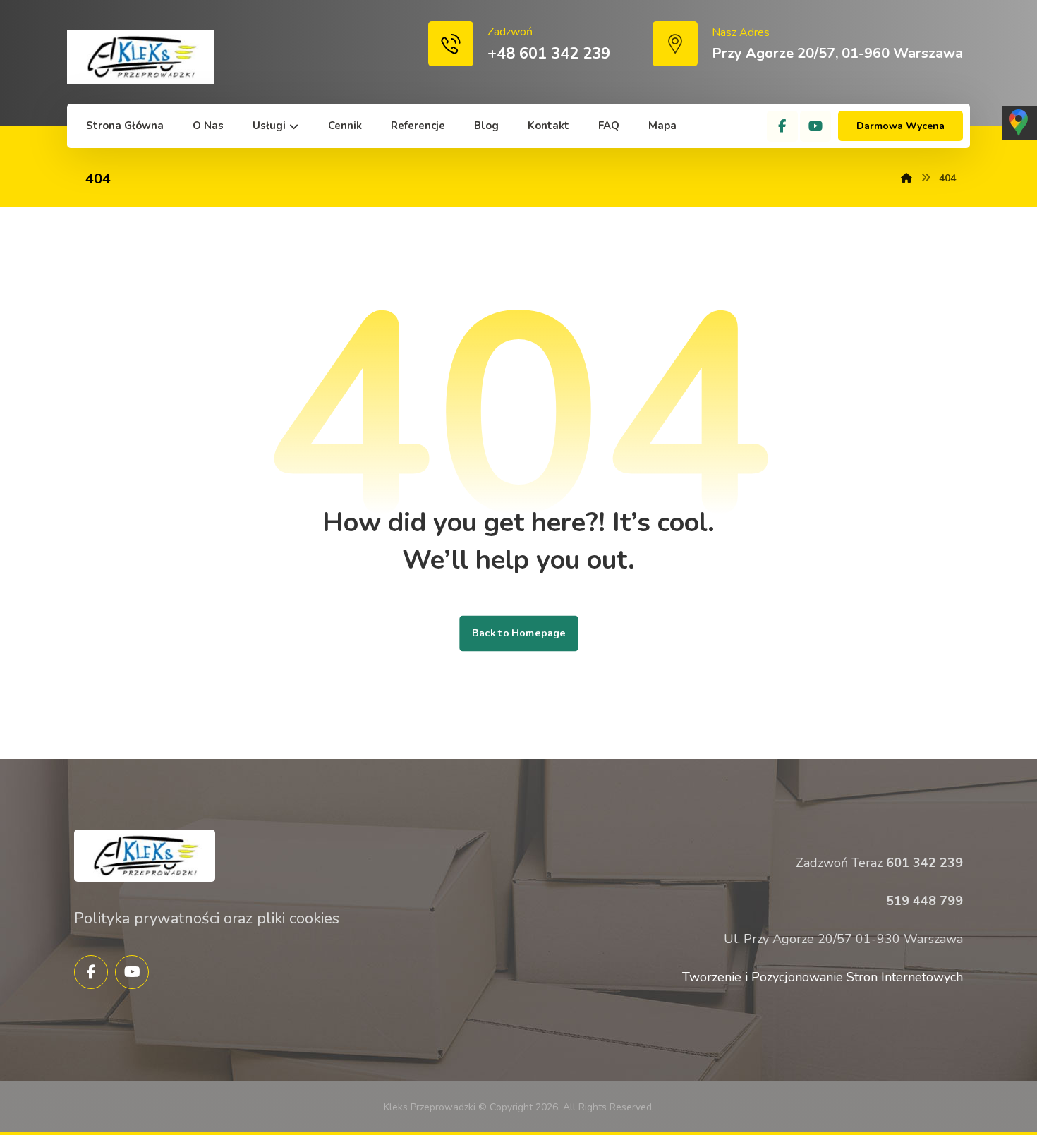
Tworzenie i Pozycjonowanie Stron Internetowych (822, 977)
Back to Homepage (518, 633)
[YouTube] (815, 126)
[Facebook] (782, 126)
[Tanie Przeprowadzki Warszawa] (140, 57)
